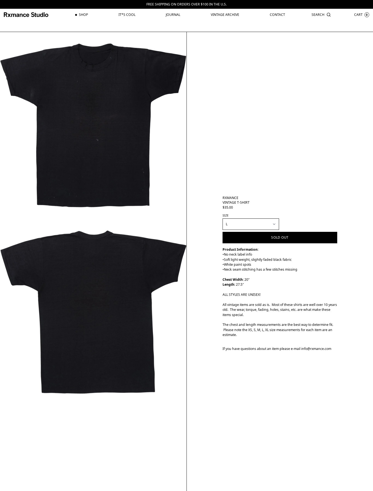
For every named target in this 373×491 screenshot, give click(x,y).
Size (226, 215)
